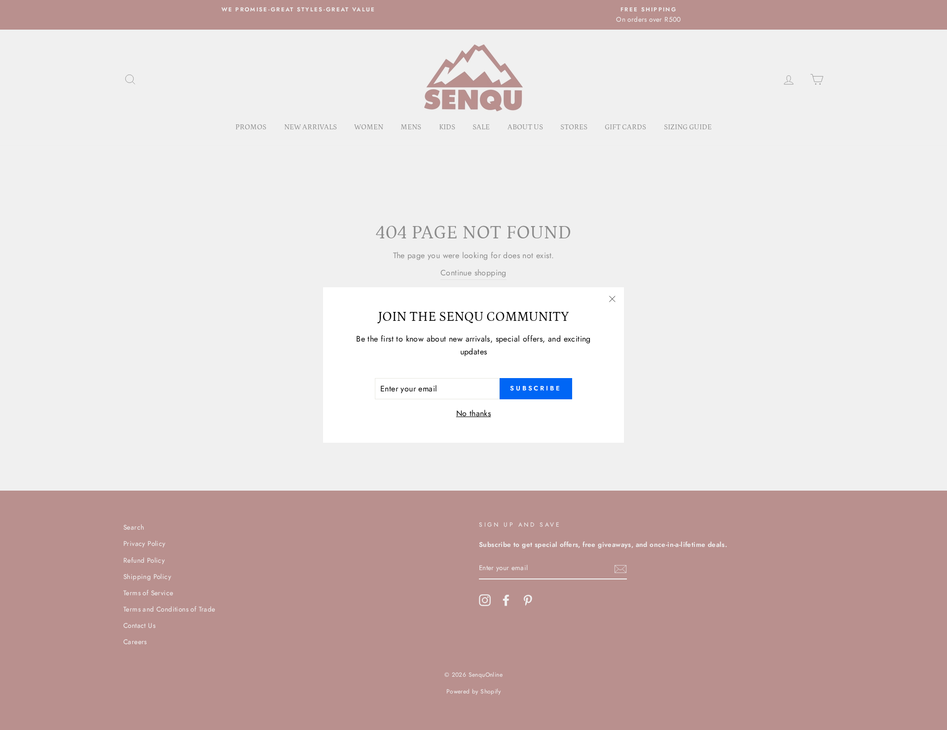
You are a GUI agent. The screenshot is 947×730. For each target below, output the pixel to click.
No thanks (473, 413)
